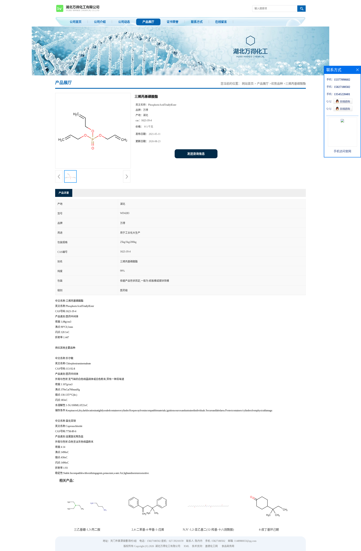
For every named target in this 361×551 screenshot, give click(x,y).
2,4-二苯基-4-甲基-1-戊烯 (148, 529)
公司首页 (75, 21)
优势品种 (277, 83)
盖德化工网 (211, 546)
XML (186, 546)
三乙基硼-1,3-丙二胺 (87, 529)
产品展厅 (148, 21)
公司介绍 (100, 21)
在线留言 (221, 21)
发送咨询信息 (196, 153)
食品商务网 (228, 546)
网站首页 (248, 83)
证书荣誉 (172, 21)
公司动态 (124, 21)
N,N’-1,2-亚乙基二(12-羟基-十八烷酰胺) (208, 529)
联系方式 (197, 21)
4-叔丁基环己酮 (269, 529)
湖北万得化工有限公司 (167, 546)
